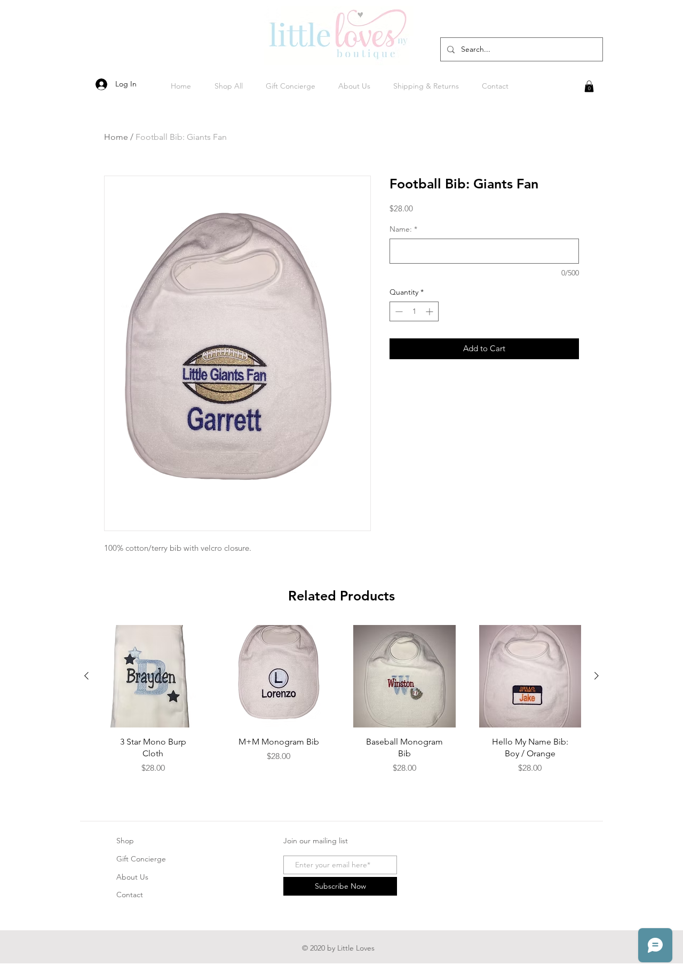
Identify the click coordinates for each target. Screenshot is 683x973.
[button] (589, 86)
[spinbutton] (414, 311)
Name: (403, 229)
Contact (129, 894)
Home (116, 137)
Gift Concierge (141, 859)
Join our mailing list (315, 840)
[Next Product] (596, 675)
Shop (125, 840)
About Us (132, 877)
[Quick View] (153, 676)
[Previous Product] (86, 675)
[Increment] (430, 311)
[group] (341, 704)
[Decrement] (397, 311)
